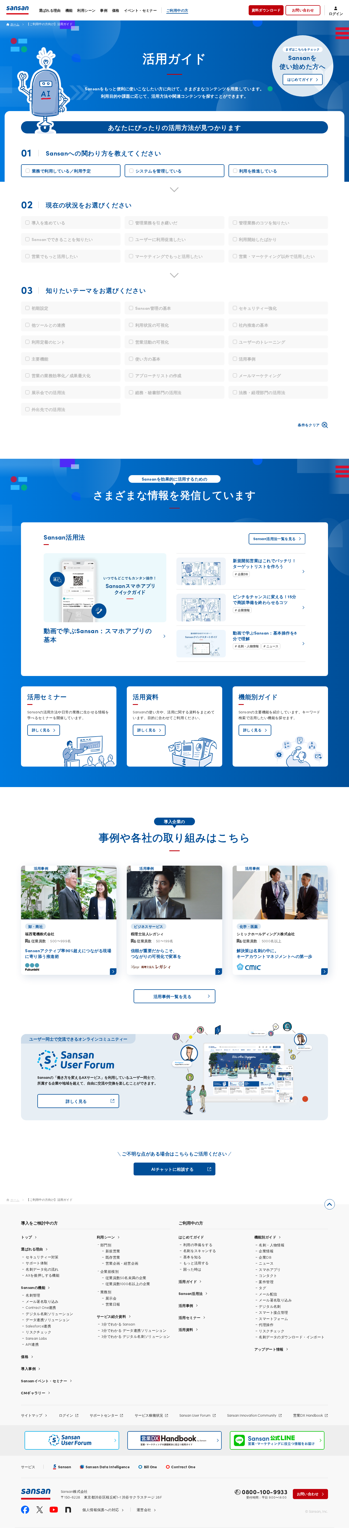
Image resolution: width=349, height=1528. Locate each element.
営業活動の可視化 (152, 342)
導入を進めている (48, 222)
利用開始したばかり (258, 239)
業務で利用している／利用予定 (61, 171)
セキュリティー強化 (258, 308)
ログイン (66, 1415)
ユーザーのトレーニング (262, 342)
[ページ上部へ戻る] (329, 1204)
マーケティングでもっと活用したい (169, 256)
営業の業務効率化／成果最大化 (61, 375)
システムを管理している (159, 171)
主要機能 (40, 359)
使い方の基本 (148, 359)
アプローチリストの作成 (158, 375)
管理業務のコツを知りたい (264, 222)
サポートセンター (104, 1415)
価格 (115, 10)
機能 (69, 10)
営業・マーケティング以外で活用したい (277, 256)
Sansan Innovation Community (251, 1415)
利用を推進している (258, 171)
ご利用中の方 (177, 10)
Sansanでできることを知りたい (62, 239)
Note (68, 1510)
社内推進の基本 (253, 325)
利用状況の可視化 (152, 325)
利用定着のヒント (48, 342)
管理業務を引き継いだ (156, 222)
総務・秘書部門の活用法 (158, 392)
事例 (103, 10)
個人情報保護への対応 (100, 1509)
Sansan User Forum (194, 1415)
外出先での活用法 (48, 409)
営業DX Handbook (308, 1415)
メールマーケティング (260, 375)
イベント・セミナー (140, 10)
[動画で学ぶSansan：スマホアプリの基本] (105, 599)
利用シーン (86, 10)
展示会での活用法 (48, 392)
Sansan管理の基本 (153, 308)
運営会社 (144, 1509)
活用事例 (247, 359)
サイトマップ (31, 1415)
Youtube (54, 1510)
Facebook (25, 1510)
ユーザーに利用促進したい (160, 239)
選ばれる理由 (50, 10)
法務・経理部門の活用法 (262, 392)
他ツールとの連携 (48, 325)
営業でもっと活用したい (55, 256)
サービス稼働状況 (149, 1415)
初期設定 (40, 308)
